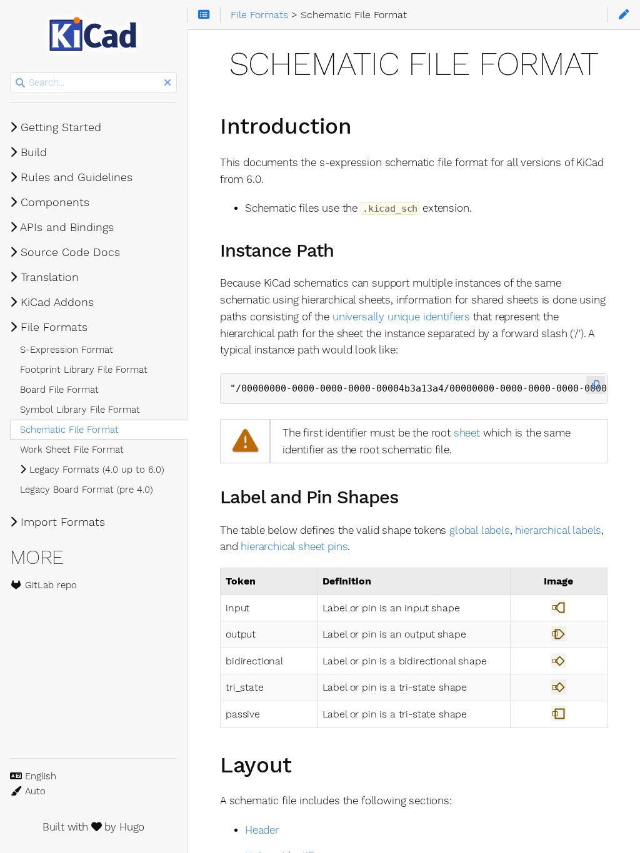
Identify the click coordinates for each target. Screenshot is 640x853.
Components (53, 202)
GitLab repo (49, 585)
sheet (467, 432)
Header (262, 830)
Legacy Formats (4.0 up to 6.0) (95, 469)
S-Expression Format (66, 349)
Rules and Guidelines (74, 177)
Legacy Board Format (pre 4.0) (86, 489)
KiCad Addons (55, 302)
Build (32, 152)
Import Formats (61, 522)
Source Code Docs (68, 252)
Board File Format (59, 389)
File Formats (52, 327)
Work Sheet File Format (72, 449)
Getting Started (59, 127)
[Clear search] (167, 83)
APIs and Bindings (65, 227)
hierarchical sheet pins (294, 546)
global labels (479, 530)
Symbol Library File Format (80, 409)
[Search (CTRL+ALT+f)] (20, 83)
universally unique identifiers (401, 316)
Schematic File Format (69, 429)
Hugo (131, 827)
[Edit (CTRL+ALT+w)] (623, 15)
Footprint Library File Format (84, 369)
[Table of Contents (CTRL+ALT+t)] (204, 15)
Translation (48, 277)
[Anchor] (367, 124)
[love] (96, 827)
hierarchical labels (558, 530)
